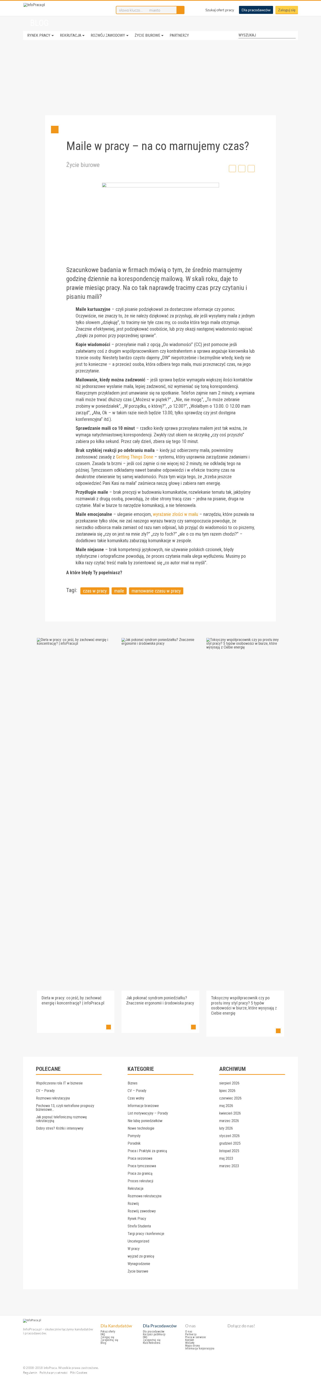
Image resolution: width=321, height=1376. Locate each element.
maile (119, 591)
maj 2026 (226, 1105)
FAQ (103, 1334)
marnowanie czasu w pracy (156, 591)
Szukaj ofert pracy (219, 10)
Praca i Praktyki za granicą (147, 1151)
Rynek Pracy (38, 35)
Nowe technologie (141, 1128)
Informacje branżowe (143, 1105)
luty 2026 (226, 1128)
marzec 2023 (229, 1166)
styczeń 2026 (229, 1136)
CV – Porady (45, 1090)
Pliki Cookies (78, 1372)
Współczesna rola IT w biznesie (59, 1083)
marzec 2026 (229, 1121)
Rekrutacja (70, 35)
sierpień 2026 (229, 1083)
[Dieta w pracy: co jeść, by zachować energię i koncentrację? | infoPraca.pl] (76, 643)
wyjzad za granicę (141, 1256)
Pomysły (134, 1136)
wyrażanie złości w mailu (175, 514)
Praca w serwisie (195, 1337)
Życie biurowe (147, 35)
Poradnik (134, 1143)
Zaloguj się (286, 10)
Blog (103, 1342)
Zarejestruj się (109, 1340)
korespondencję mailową (150, 279)
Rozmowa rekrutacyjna (53, 1098)
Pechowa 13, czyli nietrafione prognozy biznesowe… (65, 1107)
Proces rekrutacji (140, 1181)
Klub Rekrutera (151, 1342)
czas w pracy (95, 591)
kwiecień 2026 (230, 1113)
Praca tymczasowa (142, 1166)
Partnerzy (179, 35)
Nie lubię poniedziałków (145, 1121)
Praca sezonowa (140, 1158)
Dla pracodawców (256, 10)
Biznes (132, 1083)
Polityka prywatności (53, 1372)
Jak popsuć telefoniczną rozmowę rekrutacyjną (61, 1119)
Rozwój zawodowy (108, 35)
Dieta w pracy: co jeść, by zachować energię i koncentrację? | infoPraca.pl (73, 1000)
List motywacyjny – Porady (148, 1113)
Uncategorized (138, 1241)
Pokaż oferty (108, 1331)
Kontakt (189, 1340)
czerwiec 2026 (230, 1098)
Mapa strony (192, 1345)
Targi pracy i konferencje (146, 1233)
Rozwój (133, 1203)
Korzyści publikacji (154, 1334)
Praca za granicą (140, 1173)
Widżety (190, 1342)
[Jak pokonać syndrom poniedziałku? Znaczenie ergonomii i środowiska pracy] (160, 643)
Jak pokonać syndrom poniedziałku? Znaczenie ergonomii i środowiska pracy (160, 1000)
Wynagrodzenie (139, 1263)
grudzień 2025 (230, 1143)
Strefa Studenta (139, 1226)
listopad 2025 (229, 1151)
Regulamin (30, 1372)
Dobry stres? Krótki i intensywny (59, 1128)
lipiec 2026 (227, 1090)
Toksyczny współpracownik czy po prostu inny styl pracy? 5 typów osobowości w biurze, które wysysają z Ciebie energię (244, 1005)
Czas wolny (136, 1098)
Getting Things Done (134, 457)
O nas (188, 1331)
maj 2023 (226, 1158)
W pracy (134, 1248)
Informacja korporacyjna (199, 1348)
